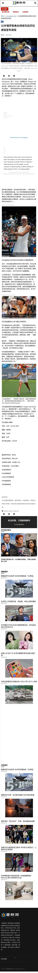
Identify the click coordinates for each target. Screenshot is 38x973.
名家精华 (25, 12)
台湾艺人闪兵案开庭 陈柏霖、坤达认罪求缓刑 (18, 601)
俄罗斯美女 (6, 511)
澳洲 (2, 534)
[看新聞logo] (19, 4)
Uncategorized (11, 16)
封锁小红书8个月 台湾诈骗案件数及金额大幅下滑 (18, 654)
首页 (2, 16)
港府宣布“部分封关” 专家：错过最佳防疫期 (18, 821)
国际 (2, 21)
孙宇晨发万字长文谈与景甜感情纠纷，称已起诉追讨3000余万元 (18, 626)
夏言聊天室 (5, 12)
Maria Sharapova (24, 172)
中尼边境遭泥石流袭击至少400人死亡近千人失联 (19, 681)
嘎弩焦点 (16, 12)
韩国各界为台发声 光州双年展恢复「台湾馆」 (18, 576)
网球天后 (10, 511)
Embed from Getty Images (8, 205)
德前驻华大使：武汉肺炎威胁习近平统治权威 (17, 795)
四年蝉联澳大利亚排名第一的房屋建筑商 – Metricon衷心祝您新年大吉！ (16, 876)
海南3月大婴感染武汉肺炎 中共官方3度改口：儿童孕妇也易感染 (18, 848)
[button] (4, 76)
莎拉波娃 (15, 511)
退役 (18, 511)
